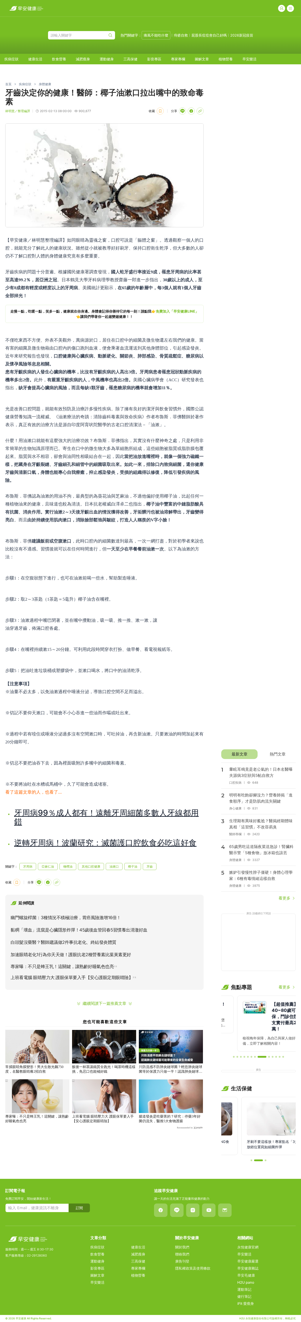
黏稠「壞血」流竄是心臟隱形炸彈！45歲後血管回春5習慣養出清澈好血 (79, 930)
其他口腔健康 (91, 866)
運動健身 (107, 59)
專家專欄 (178, 59)
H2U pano (245, 1282)
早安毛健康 (246, 1275)
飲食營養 (59, 59)
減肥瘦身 (83, 59)
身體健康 (45, 84)
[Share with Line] (182, 111)
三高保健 (130, 59)
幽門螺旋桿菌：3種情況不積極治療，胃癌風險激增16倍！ (66, 917)
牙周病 (27, 866)
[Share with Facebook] (191, 111)
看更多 (284, 898)
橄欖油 (67, 866)
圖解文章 (202, 59)
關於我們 (182, 1247)
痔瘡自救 (181, 35)
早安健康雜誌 (247, 1268)
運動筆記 (244, 1289)
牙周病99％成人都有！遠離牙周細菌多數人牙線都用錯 (106, 817)
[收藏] (160, 111)
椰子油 (132, 866)
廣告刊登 (182, 1261)
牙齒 (150, 866)
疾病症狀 (11, 59)
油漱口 (114, 866)
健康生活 (35, 59)
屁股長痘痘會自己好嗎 (209, 35)
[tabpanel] (258, 832)
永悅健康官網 (247, 1247)
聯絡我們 (182, 1254)
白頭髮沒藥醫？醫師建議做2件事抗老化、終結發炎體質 (63, 942)
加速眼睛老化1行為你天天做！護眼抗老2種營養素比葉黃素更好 (71, 954)
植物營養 (226, 59)
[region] (104, 314)
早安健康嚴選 (247, 1261)
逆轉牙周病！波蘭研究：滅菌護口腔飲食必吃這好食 (105, 843)
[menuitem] (11, 59)
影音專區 (154, 59)
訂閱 (79, 1208)
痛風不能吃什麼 (156, 35)
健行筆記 (244, 1296)
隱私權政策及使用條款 (192, 1268)
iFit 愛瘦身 (245, 1303)
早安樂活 (249, 59)
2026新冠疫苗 (241, 35)
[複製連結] (200, 111)
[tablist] (258, 754)
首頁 (8, 84)
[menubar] (130, 59)
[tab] (239, 754)
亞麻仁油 (48, 866)
